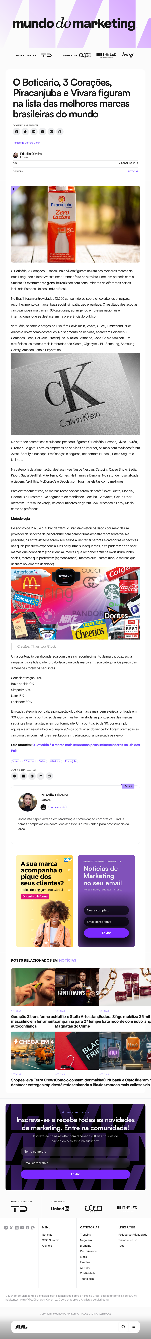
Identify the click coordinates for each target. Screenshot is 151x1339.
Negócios (86, 1240)
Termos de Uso (127, 1240)
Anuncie (47, 1245)
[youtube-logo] (22, 1227)
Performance (88, 1251)
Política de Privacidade (132, 1234)
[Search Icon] (123, 1327)
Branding (85, 1245)
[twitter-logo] (11, 1227)
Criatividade (87, 1273)
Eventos (85, 1262)
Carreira (85, 1267)
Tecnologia (87, 1278)
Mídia (83, 1256)
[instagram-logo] (6, 1227)
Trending (85, 1234)
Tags (121, 1245)
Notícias (47, 1234)
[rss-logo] (27, 1227)
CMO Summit (50, 1240)
